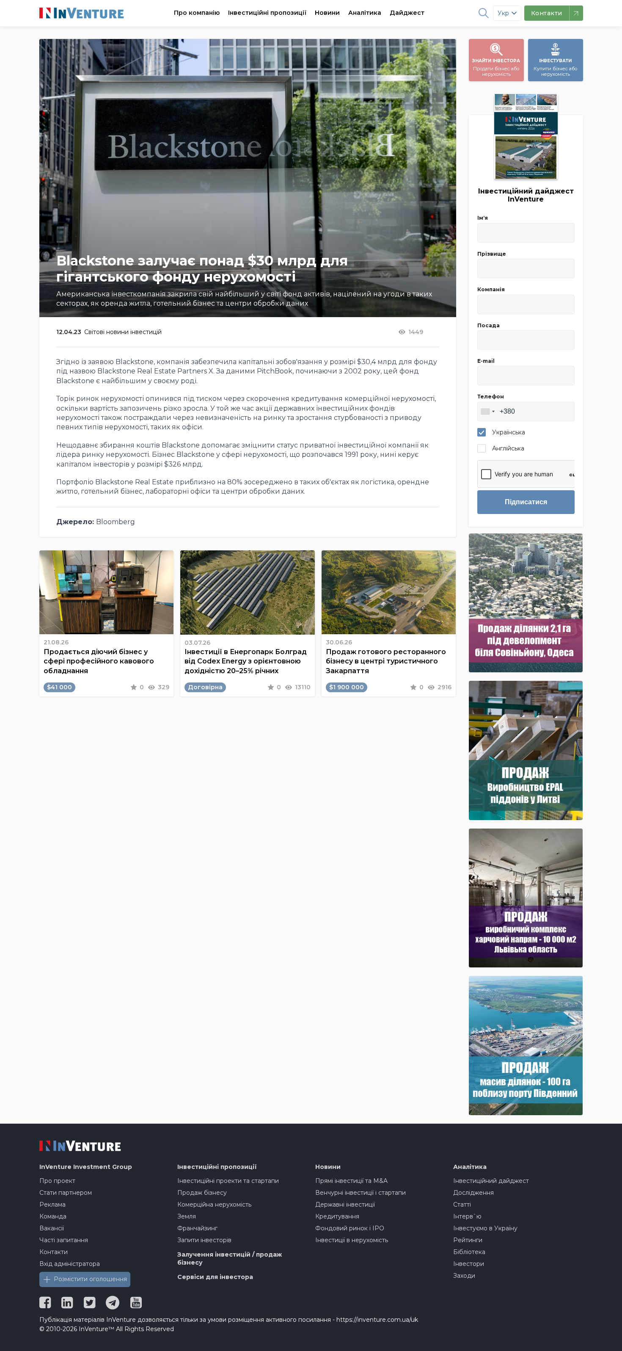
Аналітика (364, 13)
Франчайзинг (197, 1228)
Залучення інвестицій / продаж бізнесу (229, 1259)
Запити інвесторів (204, 1240)
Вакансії (51, 1228)
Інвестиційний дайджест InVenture (526, 195)
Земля (186, 1216)
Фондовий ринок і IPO (349, 1228)
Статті (462, 1204)
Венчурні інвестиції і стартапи (360, 1192)
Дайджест (407, 13)
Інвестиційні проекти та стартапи (228, 1181)
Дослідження (473, 1192)
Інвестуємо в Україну (485, 1228)
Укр (503, 13)
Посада (488, 325)
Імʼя (482, 218)
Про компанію (197, 13)
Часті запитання (63, 1240)
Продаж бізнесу (202, 1192)
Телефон (490, 396)
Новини (327, 13)
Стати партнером (65, 1192)
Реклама (52, 1204)
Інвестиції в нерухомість (351, 1240)
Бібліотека (469, 1252)
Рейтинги (467, 1240)
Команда (52, 1216)
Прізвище (491, 254)
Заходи (464, 1275)
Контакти (53, 1252)
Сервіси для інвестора (215, 1277)
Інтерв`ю (467, 1216)
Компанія (491, 289)
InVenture (85, 1167)
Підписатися (526, 502)
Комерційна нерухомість (214, 1204)
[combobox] (487, 411)
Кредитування (337, 1216)
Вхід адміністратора (69, 1264)
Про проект (57, 1181)
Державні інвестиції (345, 1204)
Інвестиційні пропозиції (267, 13)
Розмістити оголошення (90, 1279)
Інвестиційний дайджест (491, 1181)
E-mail (486, 361)
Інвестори (468, 1264)
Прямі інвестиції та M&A (351, 1181)
